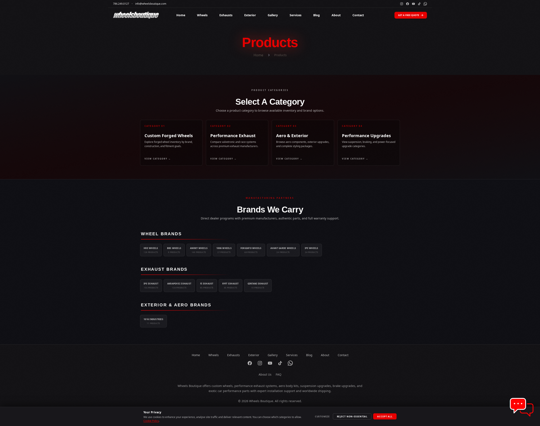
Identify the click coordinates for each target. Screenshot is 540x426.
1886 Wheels (224, 250)
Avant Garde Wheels (283, 250)
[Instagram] (401, 3)
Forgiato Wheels (251, 250)
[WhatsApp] (425, 3)
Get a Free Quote (408, 15)
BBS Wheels (174, 250)
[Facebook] (407, 3)
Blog (316, 15)
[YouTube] (413, 3)
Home (180, 15)
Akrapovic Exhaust (179, 285)
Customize (322, 416)
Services (295, 15)
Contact (358, 15)
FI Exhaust (206, 285)
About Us (265, 374)
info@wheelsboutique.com (150, 3)
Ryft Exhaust (230, 285)
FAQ (278, 374)
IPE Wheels (311, 250)
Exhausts (225, 15)
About (336, 15)
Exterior (250, 15)
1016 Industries (153, 321)
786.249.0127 (121, 3)
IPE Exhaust (151, 285)
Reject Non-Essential (352, 416)
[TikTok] (419, 3)
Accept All (385, 416)
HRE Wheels (151, 250)
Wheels (202, 15)
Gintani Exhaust (258, 285)
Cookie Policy (151, 421)
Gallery (273, 15)
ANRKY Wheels (199, 250)
